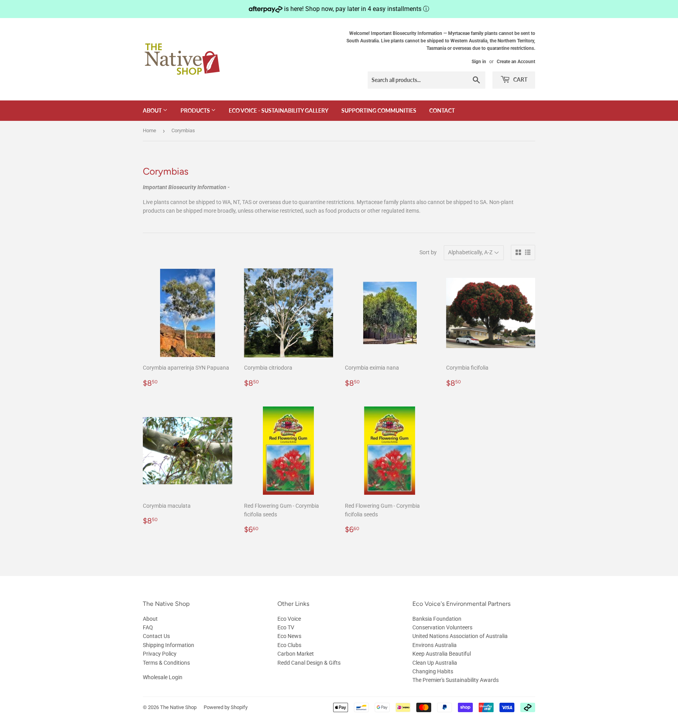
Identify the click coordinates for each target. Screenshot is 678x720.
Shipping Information (168, 645)
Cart (519, 79)
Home (149, 130)
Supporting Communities (378, 110)
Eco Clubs (289, 645)
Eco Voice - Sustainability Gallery (278, 110)
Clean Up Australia (434, 663)
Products (195, 110)
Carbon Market (295, 654)
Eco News (289, 636)
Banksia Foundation (436, 619)
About (153, 110)
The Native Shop (178, 707)
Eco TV (285, 627)
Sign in (479, 61)
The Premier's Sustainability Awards (455, 680)
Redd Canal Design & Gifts (309, 663)
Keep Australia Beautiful (441, 654)
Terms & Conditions (166, 663)
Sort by (428, 252)
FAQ (148, 627)
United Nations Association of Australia (460, 636)
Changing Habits (432, 671)
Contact (442, 110)
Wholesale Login (162, 677)
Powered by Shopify (226, 707)
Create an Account (516, 61)
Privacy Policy (160, 654)
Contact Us (156, 636)
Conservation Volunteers (442, 627)
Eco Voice (289, 619)
